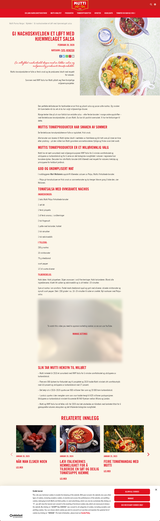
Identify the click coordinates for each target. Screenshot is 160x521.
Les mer (19, 467)
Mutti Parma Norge (16, 23)
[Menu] (37, 4)
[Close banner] (156, 490)
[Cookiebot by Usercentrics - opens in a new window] (16, 516)
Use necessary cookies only (132, 505)
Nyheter (29, 23)
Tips (63, 50)
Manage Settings (80, 334)
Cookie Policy (85, 513)
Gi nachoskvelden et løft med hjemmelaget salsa (53, 23)
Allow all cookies (132, 492)
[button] (36, 13)
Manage (131, 498)
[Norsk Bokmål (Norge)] (155, 4)
